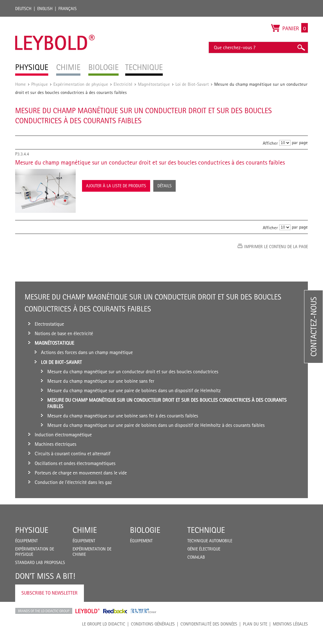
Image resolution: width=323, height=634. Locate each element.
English (45, 8)
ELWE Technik (143, 611)
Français (67, 8)
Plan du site (255, 623)
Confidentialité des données (208, 623)
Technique (206, 530)
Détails (164, 185)
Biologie (145, 530)
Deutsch (23, 8)
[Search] (301, 47)
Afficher (270, 143)
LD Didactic (43, 611)
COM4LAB (196, 557)
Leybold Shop (87, 611)
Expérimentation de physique (80, 84)
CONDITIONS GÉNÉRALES (153, 623)
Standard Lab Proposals (40, 562)
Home (20, 84)
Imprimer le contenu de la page (276, 246)
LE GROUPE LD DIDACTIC (103, 623)
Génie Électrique (203, 548)
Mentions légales (290, 623)
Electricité (123, 84)
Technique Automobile (209, 540)
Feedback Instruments (115, 611)
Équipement (26, 540)
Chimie (85, 530)
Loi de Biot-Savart (192, 84)
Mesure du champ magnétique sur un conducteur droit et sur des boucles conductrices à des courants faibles (150, 162)
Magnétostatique (154, 84)
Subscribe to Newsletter (49, 593)
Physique (39, 84)
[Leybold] (55, 19)
